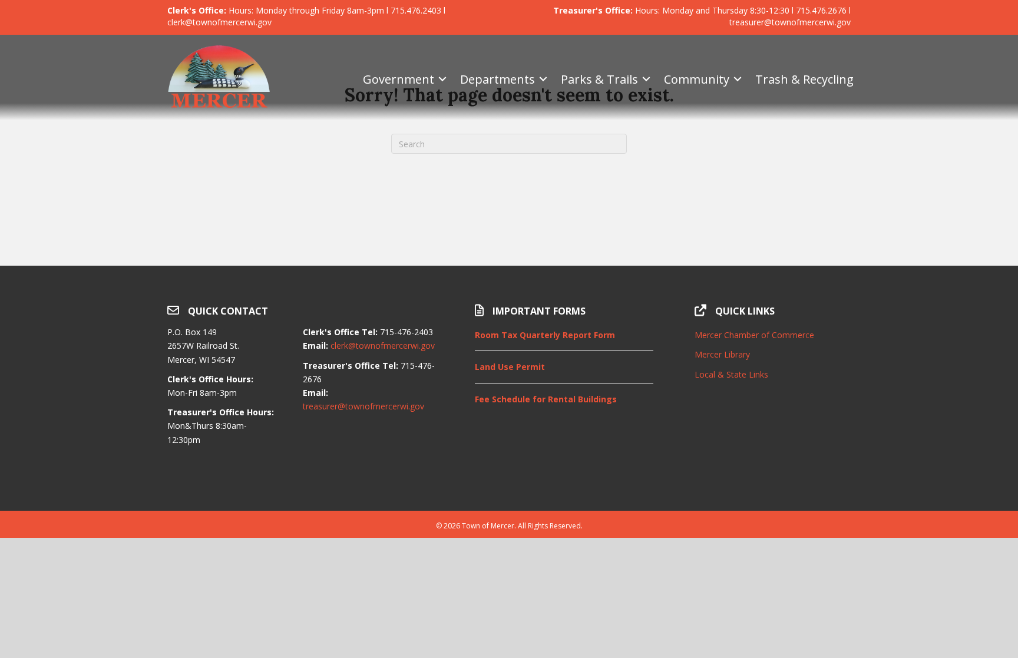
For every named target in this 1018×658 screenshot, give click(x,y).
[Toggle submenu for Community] (738, 79)
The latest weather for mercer (773, 481)
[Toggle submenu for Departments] (543, 79)
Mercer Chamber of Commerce (754, 334)
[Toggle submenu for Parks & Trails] (646, 79)
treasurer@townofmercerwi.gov (363, 406)
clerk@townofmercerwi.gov (382, 345)
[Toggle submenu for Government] (442, 79)
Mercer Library (722, 354)
